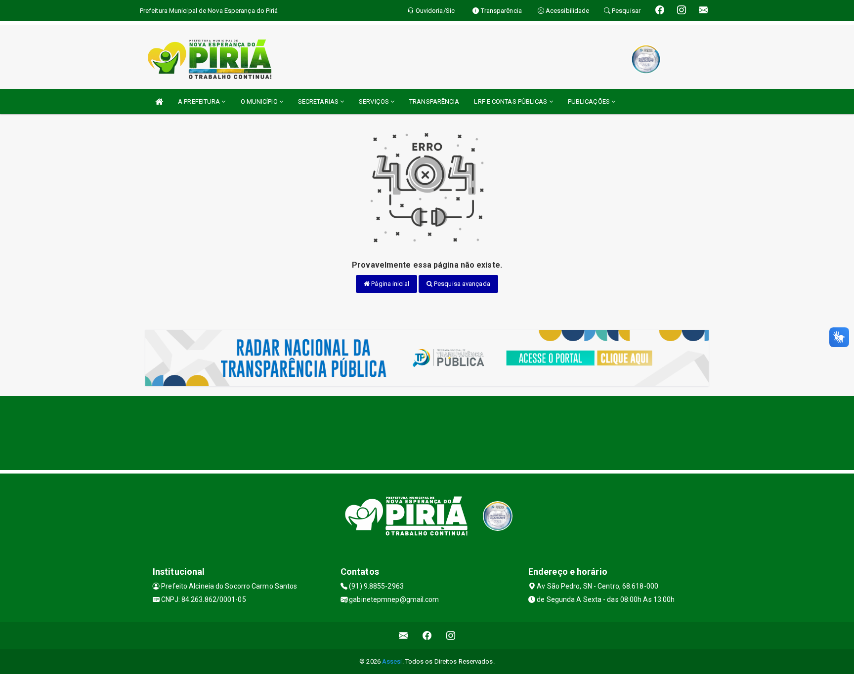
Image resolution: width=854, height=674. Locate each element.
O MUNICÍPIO (260, 101)
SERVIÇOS (374, 101)
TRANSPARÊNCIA (434, 101)
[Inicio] (159, 101)
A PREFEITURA (199, 101)
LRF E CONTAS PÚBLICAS (511, 101)
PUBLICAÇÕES (589, 101)
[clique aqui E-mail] (403, 635)
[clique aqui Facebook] (427, 635)
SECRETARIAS (319, 101)
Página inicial (389, 283)
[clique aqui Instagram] (451, 635)
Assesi (392, 661)
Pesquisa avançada (461, 283)
